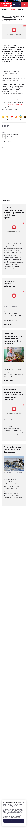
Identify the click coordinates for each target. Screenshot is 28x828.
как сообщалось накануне (16, 104)
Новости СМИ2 (6, 200)
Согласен (14, 821)
